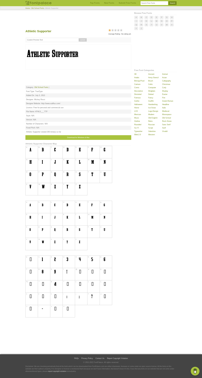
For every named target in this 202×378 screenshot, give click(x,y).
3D (135, 74)
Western (151, 135)
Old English (152, 118)
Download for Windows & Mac (78, 137)
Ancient (151, 74)
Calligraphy (166, 81)
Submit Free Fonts (127, 3)
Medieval (165, 111)
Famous (137, 98)
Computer (152, 88)
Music (136, 118)
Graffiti (151, 101)
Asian (164, 78)
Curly (164, 88)
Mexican (137, 114)
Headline (165, 104)
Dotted (150, 94)
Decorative (138, 91)
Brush (150, 81)
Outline (137, 121)
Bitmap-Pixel (139, 81)
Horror (136, 108)
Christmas (166, 84)
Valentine (152, 131)
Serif (164, 128)
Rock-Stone (166, 121)
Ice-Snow (152, 108)
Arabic (136, 78)
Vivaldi (165, 131)
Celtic (150, 84)
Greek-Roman (167, 101)
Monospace (166, 114)
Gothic (136, 101)
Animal (165, 74)
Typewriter (138, 131)
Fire (163, 98)
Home (27, 8)
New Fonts (109, 3)
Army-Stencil (153, 78)
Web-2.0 (137, 135)
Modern (151, 114)
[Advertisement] (78, 20)
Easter (164, 94)
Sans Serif (166, 125)
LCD (136, 111)
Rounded (137, 125)
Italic (164, 108)
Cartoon (137, 84)
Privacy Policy (87, 358)
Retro (150, 121)
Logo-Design (153, 111)
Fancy (150, 98)
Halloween (138, 104)
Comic (136, 88)
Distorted (137, 94)
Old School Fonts (37, 8)
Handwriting (152, 104)
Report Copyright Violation (117, 358)
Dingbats (151, 91)
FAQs (76, 358)
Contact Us (100, 358)
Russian (151, 125)
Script (150, 128)
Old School (166, 118)
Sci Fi (136, 128)
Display (165, 91)
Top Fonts (95, 3)
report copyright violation (57, 371)
